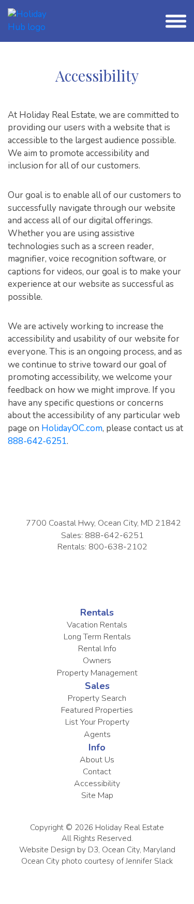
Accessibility (97, 783)
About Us (97, 759)
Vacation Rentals (97, 625)
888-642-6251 (37, 441)
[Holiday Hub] (27, 20)
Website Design (47, 850)
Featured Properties (97, 710)
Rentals (97, 612)
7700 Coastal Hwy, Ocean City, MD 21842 (103, 523)
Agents (97, 734)
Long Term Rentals (97, 636)
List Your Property (97, 722)
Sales (97, 686)
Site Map (97, 795)
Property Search (97, 698)
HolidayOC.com (71, 428)
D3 (93, 850)
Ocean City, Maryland (138, 850)
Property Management (97, 673)
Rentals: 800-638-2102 (102, 547)
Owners (97, 660)
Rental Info (97, 648)
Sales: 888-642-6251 (102, 535)
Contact (97, 771)
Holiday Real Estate (129, 827)
